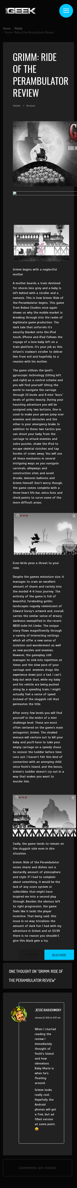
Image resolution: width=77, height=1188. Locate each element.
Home (6, 28)
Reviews (30, 105)
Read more (59, 955)
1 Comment (31, 955)
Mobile (18, 28)
